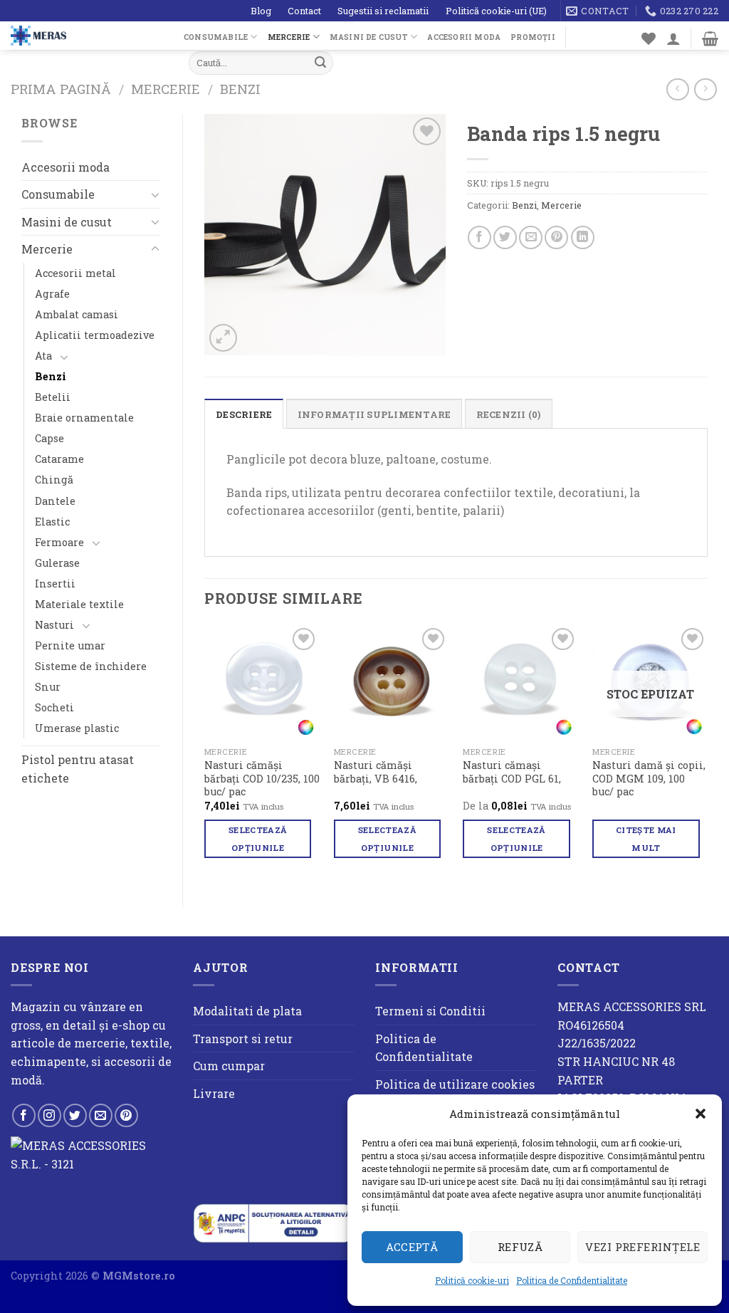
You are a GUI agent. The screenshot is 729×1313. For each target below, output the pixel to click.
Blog (261, 10)
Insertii (55, 583)
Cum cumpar (229, 1065)
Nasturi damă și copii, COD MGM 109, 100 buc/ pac (649, 778)
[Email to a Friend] (530, 237)
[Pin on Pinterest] (556, 237)
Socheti (54, 707)
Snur (48, 687)
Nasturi (54, 625)
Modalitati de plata (247, 1010)
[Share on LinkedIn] (582, 237)
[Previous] (205, 754)
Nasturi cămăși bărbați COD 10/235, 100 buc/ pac (262, 778)
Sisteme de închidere (91, 666)
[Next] (707, 754)
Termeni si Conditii (430, 1010)
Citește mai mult (646, 839)
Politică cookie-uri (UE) (496, 10)
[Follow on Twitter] (75, 1115)
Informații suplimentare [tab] (374, 414)
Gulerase (57, 563)
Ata (43, 355)
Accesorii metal (75, 273)
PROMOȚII (532, 37)
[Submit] (320, 63)
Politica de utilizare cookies (455, 1084)
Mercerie (289, 37)
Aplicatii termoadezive (94, 335)
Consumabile (216, 37)
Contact (304, 10)
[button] (700, 1114)
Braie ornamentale (84, 417)
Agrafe (52, 293)
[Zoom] (223, 338)
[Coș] (710, 38)
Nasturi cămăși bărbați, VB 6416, (375, 772)
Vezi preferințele (642, 1247)
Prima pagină (61, 89)
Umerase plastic (77, 728)
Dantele (55, 501)
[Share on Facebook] (479, 237)
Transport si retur (243, 1038)
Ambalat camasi (76, 314)
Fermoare (59, 542)
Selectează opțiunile (258, 839)
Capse (49, 438)
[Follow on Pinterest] (126, 1115)
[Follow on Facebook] (24, 1115)
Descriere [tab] (244, 414)
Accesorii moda (463, 37)
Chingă (54, 479)
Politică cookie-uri (472, 1280)
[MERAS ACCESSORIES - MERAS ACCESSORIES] (86, 35)
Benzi (240, 89)
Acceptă (412, 1247)
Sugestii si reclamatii (383, 10)
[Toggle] (155, 194)
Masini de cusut (369, 37)
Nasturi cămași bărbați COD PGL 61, (512, 772)
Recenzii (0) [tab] (508, 414)
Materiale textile (79, 604)
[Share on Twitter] (505, 237)
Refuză (520, 1247)
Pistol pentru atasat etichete (77, 768)
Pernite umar (70, 645)
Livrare (214, 1093)
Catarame (59, 459)
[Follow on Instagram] (49, 1115)
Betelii (52, 397)
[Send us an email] (100, 1115)
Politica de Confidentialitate (571, 1280)
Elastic (52, 521)
